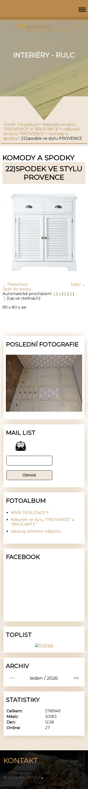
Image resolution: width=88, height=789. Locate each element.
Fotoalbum (28, 124)
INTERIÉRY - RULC (44, 55)
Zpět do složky (16, 289)
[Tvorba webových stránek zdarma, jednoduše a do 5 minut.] (42, 778)
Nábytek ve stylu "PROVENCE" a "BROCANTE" (39, 126)
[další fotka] (77, 233)
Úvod (8, 124)
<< (11, 678)
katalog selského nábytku (36, 531)
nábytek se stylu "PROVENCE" (41, 131)
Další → (78, 284)
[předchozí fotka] (10, 233)
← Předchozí (15, 284)
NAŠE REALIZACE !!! (29, 512)
